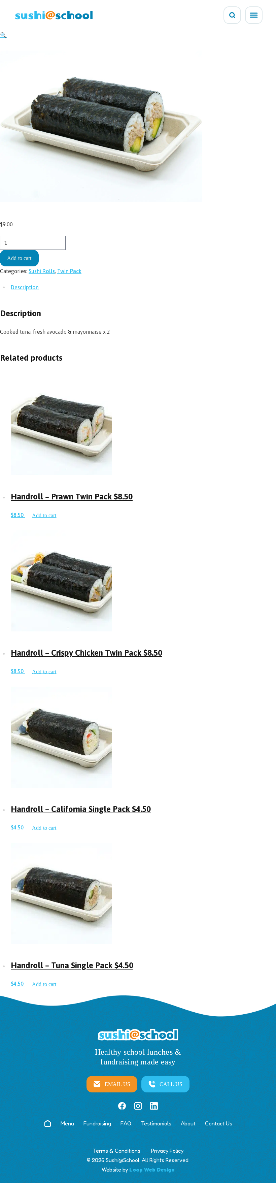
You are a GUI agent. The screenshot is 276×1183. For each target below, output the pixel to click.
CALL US (171, 1084)
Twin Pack (69, 271)
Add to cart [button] (44, 515)
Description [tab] (25, 287)
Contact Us (218, 1123)
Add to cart (19, 258)
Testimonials (156, 1123)
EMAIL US (117, 1084)
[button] (3, 35)
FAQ (126, 1123)
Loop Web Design (152, 1169)
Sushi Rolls (42, 271)
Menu (67, 1123)
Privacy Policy (167, 1150)
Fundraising (97, 1123)
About (188, 1123)
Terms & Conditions (116, 1150)
